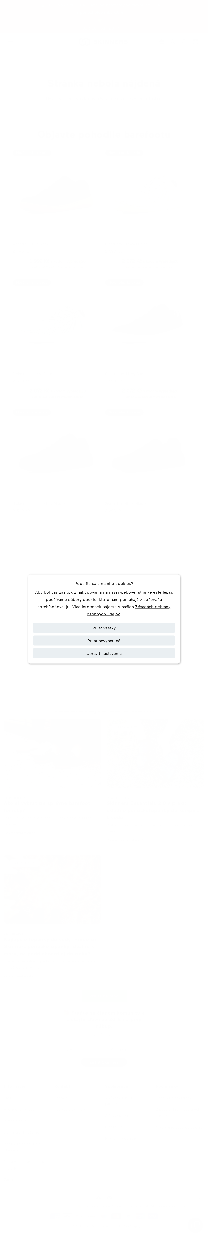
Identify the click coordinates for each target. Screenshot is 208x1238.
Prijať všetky (104, 627)
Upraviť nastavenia (104, 653)
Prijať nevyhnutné (103, 640)
